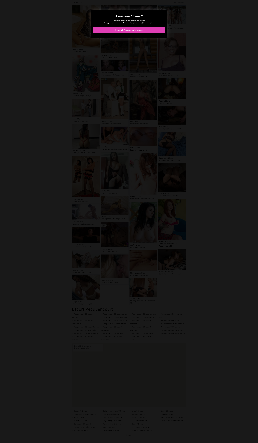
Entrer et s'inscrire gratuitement (129, 30)
